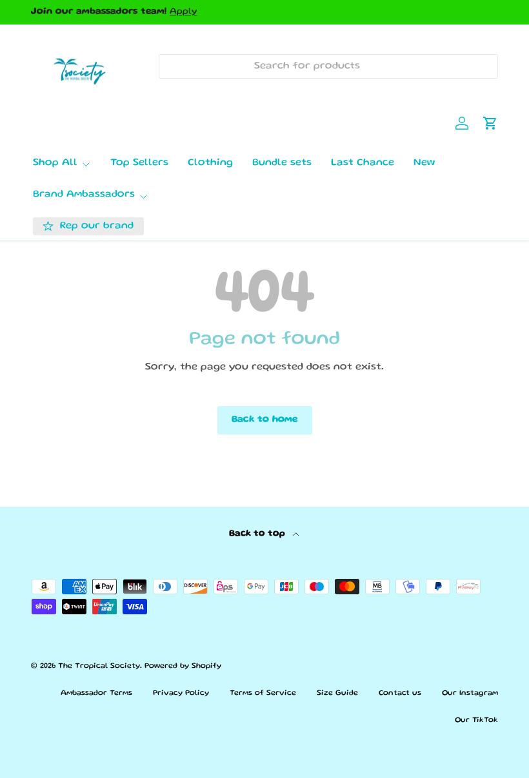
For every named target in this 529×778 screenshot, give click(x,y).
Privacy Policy (181, 693)
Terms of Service (263, 693)
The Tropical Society (99, 666)
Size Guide (337, 693)
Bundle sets (282, 163)
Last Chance (362, 163)
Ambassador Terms (96, 693)
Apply (183, 11)
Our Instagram (470, 693)
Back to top (258, 534)
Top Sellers (139, 163)
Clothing (210, 163)
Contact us (400, 693)
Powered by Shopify (183, 666)
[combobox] (328, 66)
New (424, 163)
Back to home (265, 419)
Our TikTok (476, 720)
